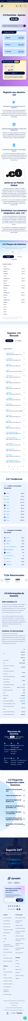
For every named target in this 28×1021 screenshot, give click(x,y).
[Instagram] (10, 906)
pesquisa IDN (10, 639)
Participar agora (19, 900)
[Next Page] (17, 469)
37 (13, 468)
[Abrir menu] (25, 6)
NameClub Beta (19, 952)
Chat (15, 863)
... (10, 468)
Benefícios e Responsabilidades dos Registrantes (14, 1010)
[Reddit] (19, 906)
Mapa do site (18, 969)
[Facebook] (8, 906)
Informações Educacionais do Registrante (14, 1007)
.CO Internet (22, 698)
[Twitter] (14, 906)
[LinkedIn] (12, 906)
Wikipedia (22, 701)
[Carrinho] (21, 6)
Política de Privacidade (14, 1003)
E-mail (14, 859)
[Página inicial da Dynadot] (2, 6)
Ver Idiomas (22, 687)
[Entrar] (17, 6)
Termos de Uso (14, 1005)
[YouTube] (17, 906)
